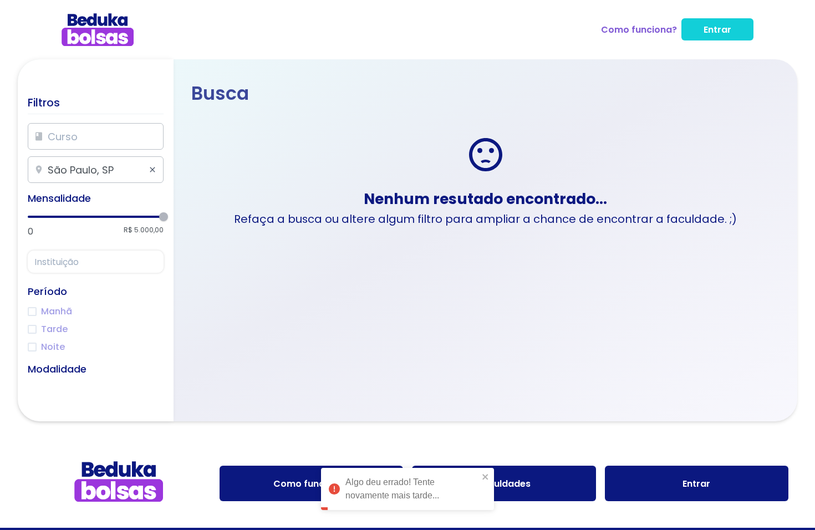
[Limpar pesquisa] (152, 170)
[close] (486, 473)
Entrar (717, 29)
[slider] (163, 216)
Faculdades (504, 483)
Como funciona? (639, 29)
